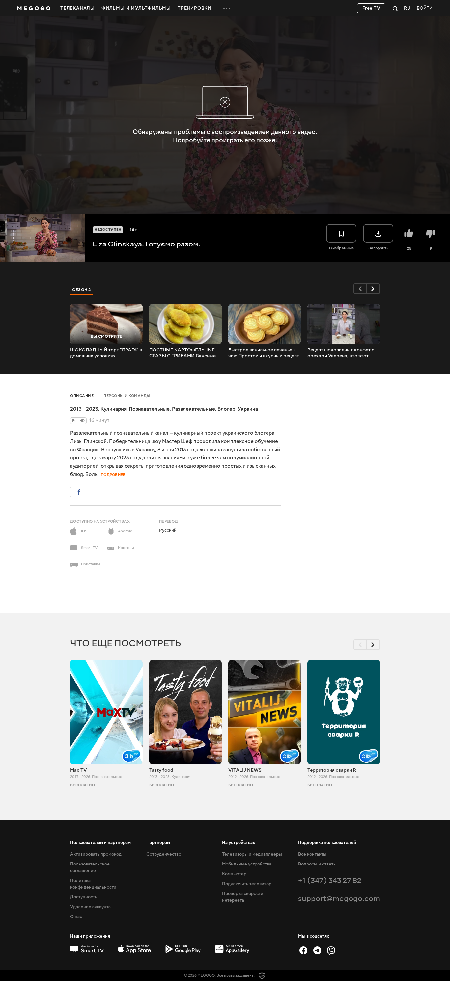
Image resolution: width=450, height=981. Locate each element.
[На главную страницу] (33, 8)
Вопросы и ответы (317, 864)
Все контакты (312, 854)
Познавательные (149, 409)
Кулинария (113, 409)
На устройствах (238, 843)
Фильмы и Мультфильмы (136, 8)
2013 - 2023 (84, 409)
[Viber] (331, 950)
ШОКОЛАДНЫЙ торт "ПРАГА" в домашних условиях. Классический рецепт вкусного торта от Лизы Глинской (106, 353)
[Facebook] (303, 950)
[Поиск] (395, 8)
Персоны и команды (127, 395)
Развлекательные (193, 409)
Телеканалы (77, 8)
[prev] (360, 288)
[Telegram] (317, 950)
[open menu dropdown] (226, 8)
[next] (373, 288)
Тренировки (194, 8)
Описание (82, 395)
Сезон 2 (81, 289)
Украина (248, 409)
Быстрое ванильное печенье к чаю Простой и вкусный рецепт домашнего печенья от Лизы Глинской (263, 353)
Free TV (371, 8)
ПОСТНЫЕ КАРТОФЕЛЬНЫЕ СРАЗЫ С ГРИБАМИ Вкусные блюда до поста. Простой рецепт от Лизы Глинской (182, 353)
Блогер (226, 409)
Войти (425, 8)
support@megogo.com (339, 898)
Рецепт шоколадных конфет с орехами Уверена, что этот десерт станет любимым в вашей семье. (340, 353)
